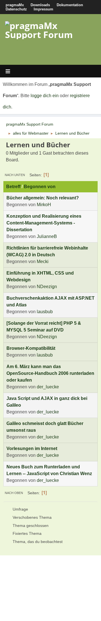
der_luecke (48, 386)
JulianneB (47, 236)
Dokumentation (70, 5)
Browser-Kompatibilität (30, 348)
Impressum (43, 9)
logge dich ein (45, 95)
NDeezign (47, 286)
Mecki (43, 261)
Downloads (40, 5)
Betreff (13, 186)
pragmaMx (15, 5)
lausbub (45, 311)
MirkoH (44, 204)
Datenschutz (16, 9)
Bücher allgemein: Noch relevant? (42, 197)
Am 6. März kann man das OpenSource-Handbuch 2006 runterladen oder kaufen (50, 373)
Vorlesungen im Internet (31, 448)
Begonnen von (40, 186)
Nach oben (14, 493)
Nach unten (15, 175)
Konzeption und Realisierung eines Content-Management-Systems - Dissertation (43, 223)
